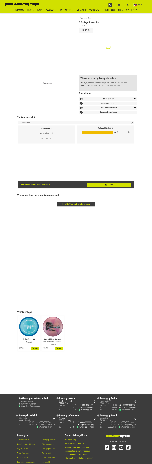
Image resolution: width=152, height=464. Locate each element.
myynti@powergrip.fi (28, 404)
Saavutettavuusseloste (25, 462)
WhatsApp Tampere (86, 427)
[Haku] (110, 4)
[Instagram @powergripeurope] (114, 447)
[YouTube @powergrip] (121, 447)
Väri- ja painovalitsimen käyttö (76, 455)
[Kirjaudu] (128, 5)
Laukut (40, 10)
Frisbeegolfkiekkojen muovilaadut (77, 451)
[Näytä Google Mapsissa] (94, 402)
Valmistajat (94, 10)
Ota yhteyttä (131, 10)
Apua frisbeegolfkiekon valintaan (77, 447)
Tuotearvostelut (23, 440)
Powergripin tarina (48, 449)
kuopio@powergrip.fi (128, 425)
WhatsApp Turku (128, 410)
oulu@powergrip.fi (87, 407)
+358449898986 (85, 422)
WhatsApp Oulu (87, 410)
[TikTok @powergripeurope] (128, 447)
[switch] (140, 5)
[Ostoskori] (118, 5)
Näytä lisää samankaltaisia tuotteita (76, 204)
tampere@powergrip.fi (87, 425)
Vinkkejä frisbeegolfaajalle (74, 444)
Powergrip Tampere (69, 415)
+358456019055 (127, 422)
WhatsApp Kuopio (128, 427)
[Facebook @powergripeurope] (107, 447)
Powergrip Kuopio (109, 415)
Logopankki (46, 462)
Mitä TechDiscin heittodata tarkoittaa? (78, 458)
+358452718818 (27, 402)
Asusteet (50, 10)
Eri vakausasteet (48, 444)
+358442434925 (128, 405)
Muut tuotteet (65, 10)
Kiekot (29, 10)
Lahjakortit (81, 10)
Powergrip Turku (108, 398)
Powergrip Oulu (67, 398)
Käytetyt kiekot (22, 449)
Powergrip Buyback (49, 440)
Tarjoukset (19, 10)
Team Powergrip (23, 453)
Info (119, 10)
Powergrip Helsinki (28, 415)
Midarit (90, 18)
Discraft (83, 18)
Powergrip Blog (70, 440)
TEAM (106, 10)
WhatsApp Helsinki (46, 427)
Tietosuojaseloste (48, 458)
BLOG (113, 10)
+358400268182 (45, 422)
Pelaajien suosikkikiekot (26, 444)
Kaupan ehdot (22, 458)
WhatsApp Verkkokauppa (30, 406)
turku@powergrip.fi (129, 407)
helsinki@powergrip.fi (47, 425)
